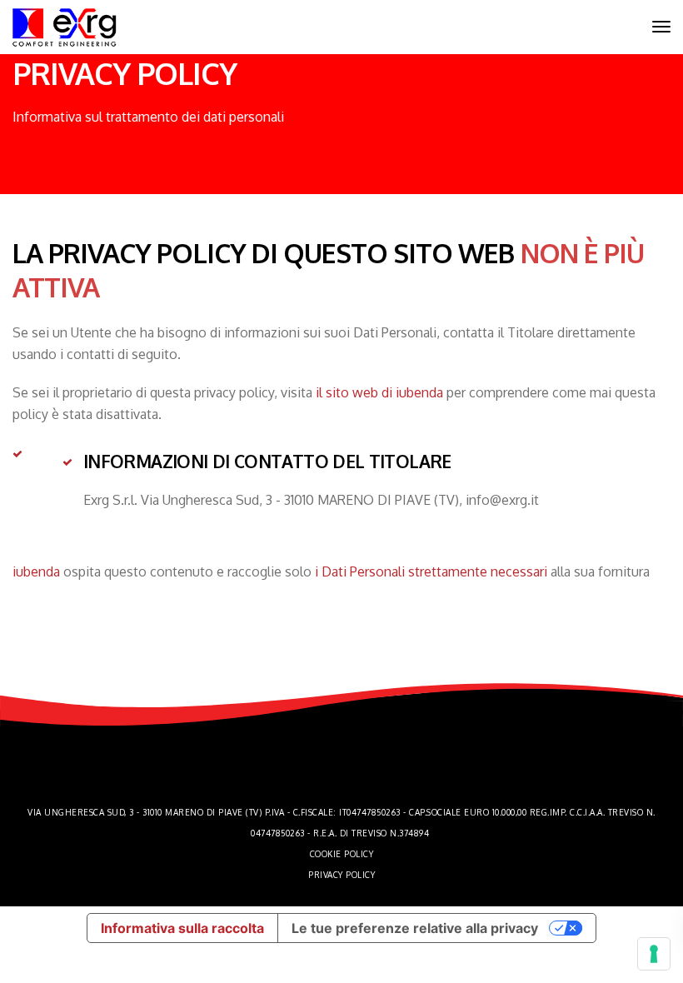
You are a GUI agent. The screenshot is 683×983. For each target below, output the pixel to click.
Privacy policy (341, 875)
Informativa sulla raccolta (182, 928)
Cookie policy (342, 854)
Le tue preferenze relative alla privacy (415, 928)
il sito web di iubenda (379, 392)
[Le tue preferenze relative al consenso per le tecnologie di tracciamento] (654, 954)
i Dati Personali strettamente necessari (431, 571)
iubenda (36, 571)
